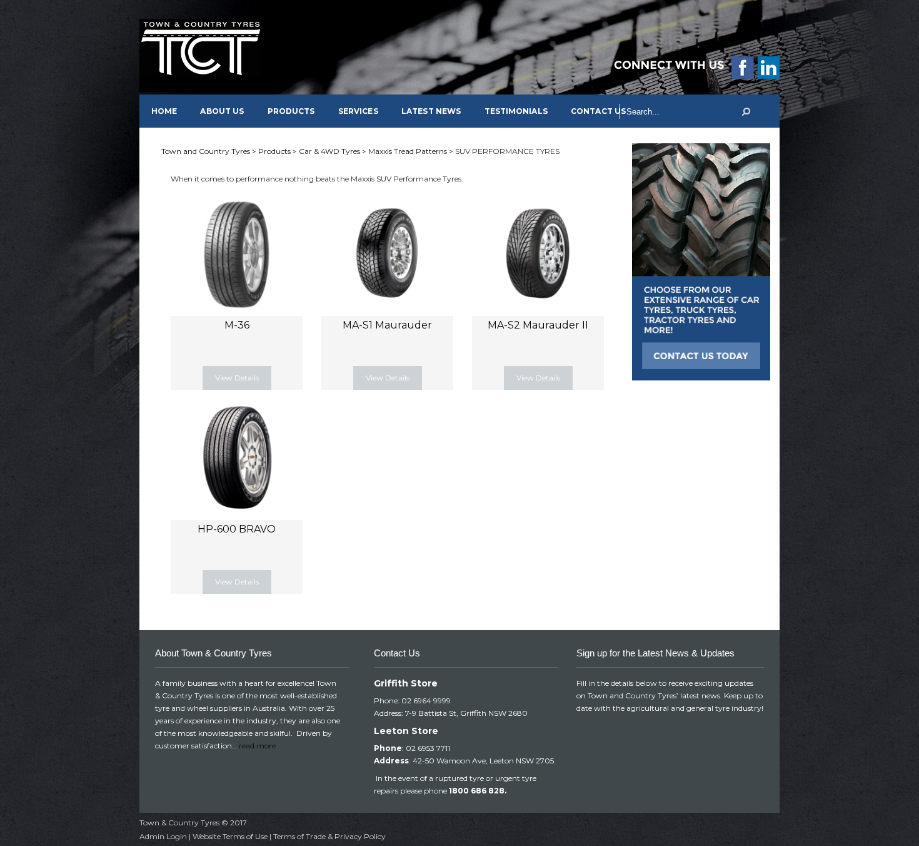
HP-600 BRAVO (237, 529)
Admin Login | (166, 836)
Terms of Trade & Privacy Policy (329, 836)
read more (257, 745)
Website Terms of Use (230, 836)
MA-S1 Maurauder (387, 325)
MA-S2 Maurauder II (538, 325)
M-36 (236, 325)
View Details (237, 377)
